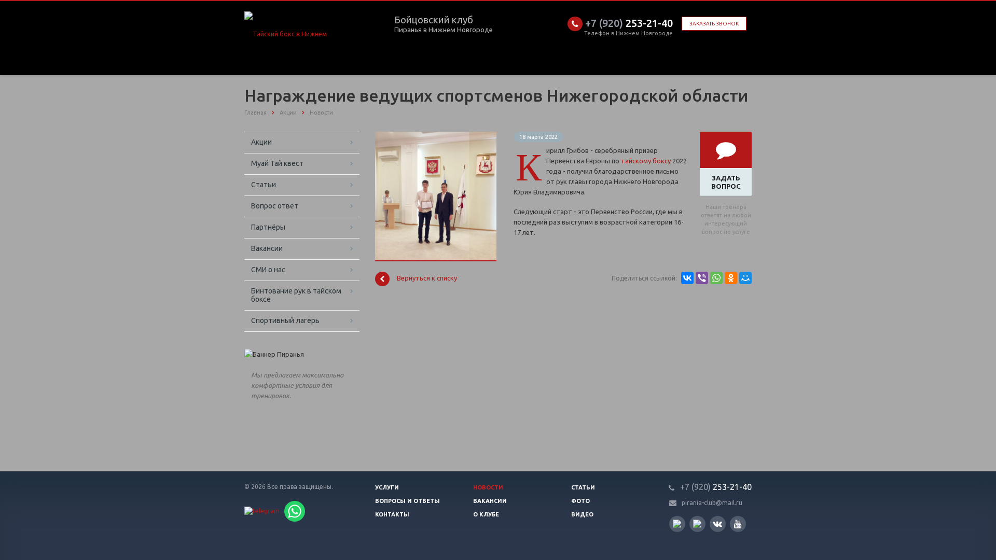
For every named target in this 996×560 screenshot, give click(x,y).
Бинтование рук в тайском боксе (296, 295)
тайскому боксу (646, 160)
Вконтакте (718, 524)
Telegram (697, 524)
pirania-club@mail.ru (712, 502)
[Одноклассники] (731, 278)
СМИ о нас (268, 269)
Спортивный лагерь (285, 320)
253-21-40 (629, 23)
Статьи (263, 184)
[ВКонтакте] (687, 278)
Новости (488, 487)
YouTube (738, 524)
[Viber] (702, 278)
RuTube (677, 524)
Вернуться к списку (427, 278)
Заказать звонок (714, 23)
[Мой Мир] (745, 278)
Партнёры (268, 227)
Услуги (387, 487)
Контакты (392, 514)
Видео (582, 514)
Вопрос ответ (274, 206)
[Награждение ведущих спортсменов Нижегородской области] (435, 137)
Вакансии (267, 248)
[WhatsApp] (716, 278)
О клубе (486, 514)
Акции (261, 142)
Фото (580, 501)
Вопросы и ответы (407, 501)
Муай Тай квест (277, 163)
